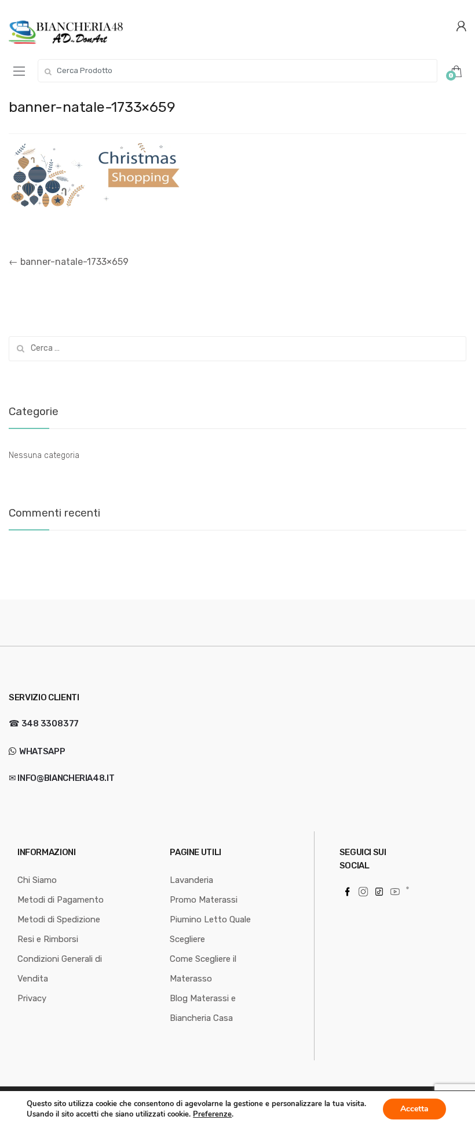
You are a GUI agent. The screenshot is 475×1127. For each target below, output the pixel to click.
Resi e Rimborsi (47, 939)
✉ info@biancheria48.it (61, 778)
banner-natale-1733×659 (69, 261)
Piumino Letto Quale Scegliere (210, 929)
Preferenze (212, 1114)
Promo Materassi (203, 900)
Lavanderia (191, 880)
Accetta (414, 1108)
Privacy (31, 998)
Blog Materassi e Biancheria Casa (203, 1008)
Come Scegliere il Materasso (203, 969)
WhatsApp (41, 751)
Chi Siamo (37, 880)
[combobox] (237, 70)
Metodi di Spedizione (58, 919)
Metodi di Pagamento (60, 900)
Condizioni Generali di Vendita (59, 969)
